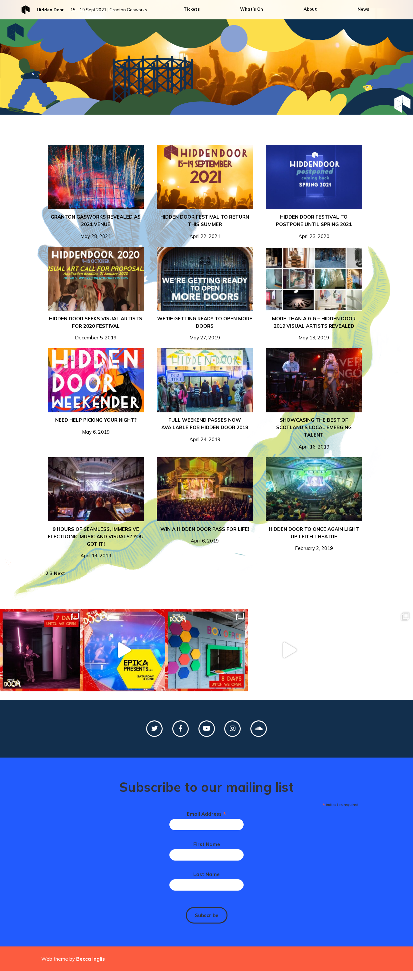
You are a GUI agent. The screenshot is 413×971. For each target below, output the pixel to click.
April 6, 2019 (204, 535)
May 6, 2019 (95, 426)
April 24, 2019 (204, 429)
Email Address (206, 814)
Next (59, 573)
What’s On (251, 9)
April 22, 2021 (204, 226)
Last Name (206, 874)
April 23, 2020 (314, 226)
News (363, 9)
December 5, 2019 (95, 328)
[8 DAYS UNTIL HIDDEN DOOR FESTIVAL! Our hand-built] (206, 650)
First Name (206, 844)
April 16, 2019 (314, 433)
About (310, 9)
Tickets (192, 9)
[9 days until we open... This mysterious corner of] (371, 650)
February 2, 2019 (314, 538)
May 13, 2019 (314, 328)
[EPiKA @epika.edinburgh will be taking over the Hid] (124, 650)
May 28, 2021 (96, 226)
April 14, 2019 (96, 542)
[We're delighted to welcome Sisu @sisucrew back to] (289, 650)
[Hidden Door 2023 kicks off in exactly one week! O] (41, 650)
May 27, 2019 (204, 328)
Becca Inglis (90, 959)
